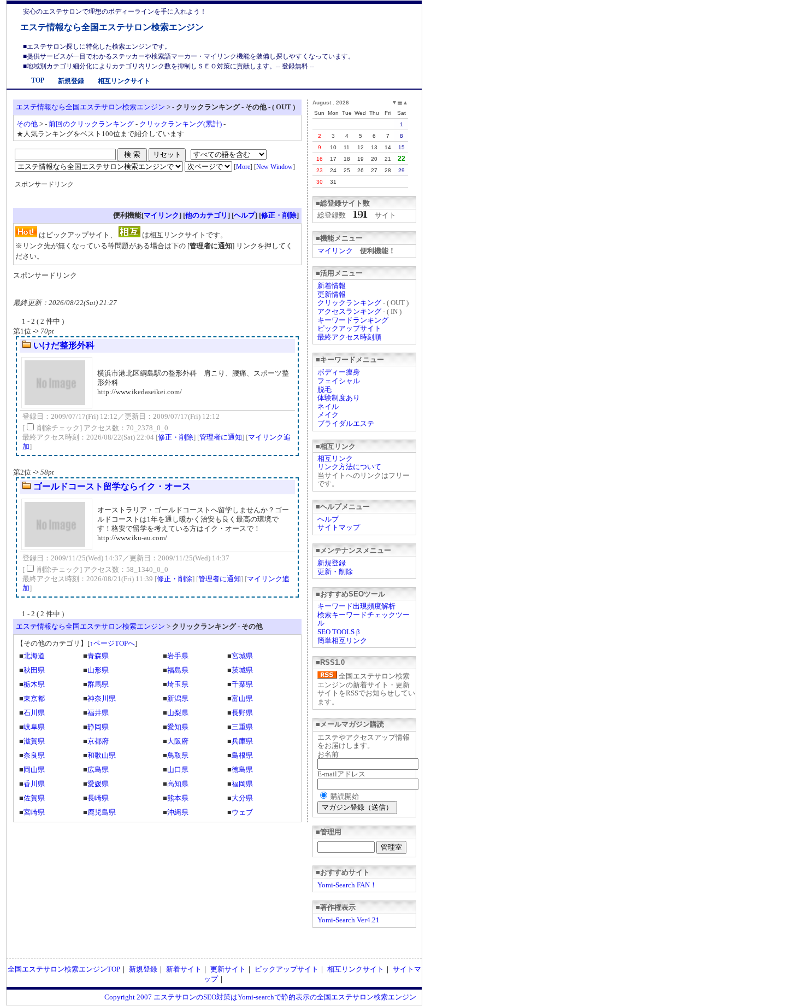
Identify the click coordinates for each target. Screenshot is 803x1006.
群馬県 (98, 684)
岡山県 (34, 769)
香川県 (34, 784)
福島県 (177, 670)
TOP (37, 80)
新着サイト (184, 969)
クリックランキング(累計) (180, 124)
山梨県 (177, 713)
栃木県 (34, 684)
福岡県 (242, 784)
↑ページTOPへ (112, 643)
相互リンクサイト (124, 81)
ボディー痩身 (338, 372)
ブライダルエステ (345, 423)
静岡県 (98, 727)
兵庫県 (242, 741)
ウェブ (242, 812)
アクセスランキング (349, 311)
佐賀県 (34, 798)
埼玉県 (177, 684)
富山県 (242, 698)
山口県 (177, 769)
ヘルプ (328, 519)
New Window (274, 167)
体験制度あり (338, 398)
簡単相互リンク (342, 640)
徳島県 (242, 769)
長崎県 (98, 798)
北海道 (34, 656)
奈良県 (34, 755)
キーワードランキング (352, 320)
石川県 (34, 713)
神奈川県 (101, 698)
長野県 (242, 713)
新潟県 (177, 698)
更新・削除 (335, 572)
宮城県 (242, 656)
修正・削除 (279, 215)
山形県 (98, 670)
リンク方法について (349, 467)
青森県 (98, 656)
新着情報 (331, 286)
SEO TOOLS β (338, 632)
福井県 (98, 713)
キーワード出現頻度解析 (356, 606)
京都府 (98, 741)
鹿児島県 (101, 812)
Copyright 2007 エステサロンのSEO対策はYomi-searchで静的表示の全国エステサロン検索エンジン (260, 997)
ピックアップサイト (349, 328)
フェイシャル (338, 381)
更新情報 (331, 294)
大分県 (242, 798)
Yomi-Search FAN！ (347, 885)
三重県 (242, 727)
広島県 (98, 769)
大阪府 (177, 741)
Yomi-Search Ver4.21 (348, 920)
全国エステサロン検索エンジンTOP (64, 969)
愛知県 (177, 727)
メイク (328, 415)
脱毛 (324, 389)
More (243, 167)
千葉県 (242, 684)
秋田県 (34, 670)
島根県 (242, 755)
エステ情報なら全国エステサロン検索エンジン (112, 27)
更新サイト (228, 969)
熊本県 (177, 798)
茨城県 (242, 670)
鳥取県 (177, 755)
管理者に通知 (220, 437)
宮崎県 (34, 812)
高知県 (177, 784)
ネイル (328, 406)
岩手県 (177, 656)
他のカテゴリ (206, 215)
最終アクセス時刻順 (349, 337)
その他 (27, 124)
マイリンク (335, 251)
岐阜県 (34, 727)
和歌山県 (101, 755)
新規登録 (71, 81)
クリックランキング (349, 303)
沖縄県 (177, 812)
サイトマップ (338, 527)
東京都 (34, 698)
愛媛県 (98, 784)
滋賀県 (34, 741)
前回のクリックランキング (91, 124)
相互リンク (335, 458)
